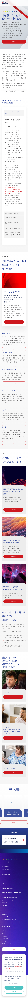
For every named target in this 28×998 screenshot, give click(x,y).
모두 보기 (14, 822)
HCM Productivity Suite (7, 886)
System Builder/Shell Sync (8, 900)
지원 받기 (14, 949)
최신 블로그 (4, 936)
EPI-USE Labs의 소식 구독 (7, 943)
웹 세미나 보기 (5, 930)
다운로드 (4, 933)
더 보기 (13, 772)
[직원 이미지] (14, 685)
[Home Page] (5, 3)
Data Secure (4, 914)
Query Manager (5, 866)
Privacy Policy (7, 968)
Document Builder (6, 871)
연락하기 (14, 41)
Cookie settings (14, 983)
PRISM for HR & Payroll (7, 888)
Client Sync (4, 905)
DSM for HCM (5, 883)
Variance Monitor (6, 874)
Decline (14, 991)
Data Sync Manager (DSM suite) (9, 897)
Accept (14, 987)
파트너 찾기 (4, 941)
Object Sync (4, 902)
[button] (14, 89)
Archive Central (5, 916)
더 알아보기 (14, 349)
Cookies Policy (17, 966)
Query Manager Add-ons (7, 869)
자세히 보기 (14, 321)
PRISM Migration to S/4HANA (9, 919)
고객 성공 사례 (5, 938)
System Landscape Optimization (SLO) (11, 922)
